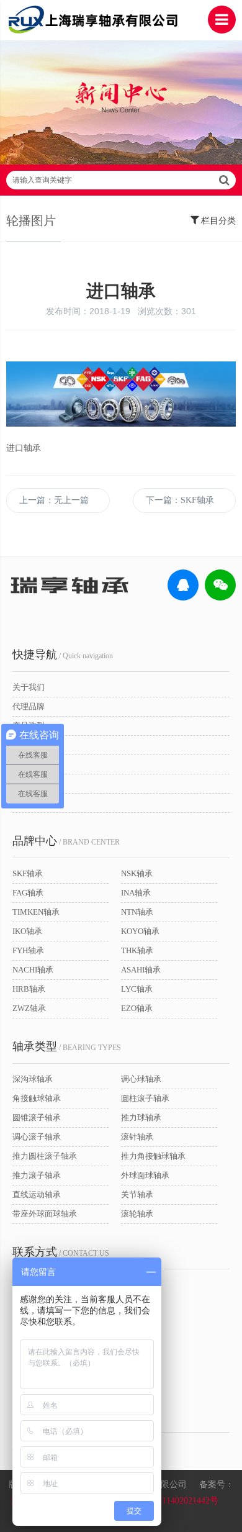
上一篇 (54, 500)
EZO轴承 (137, 1008)
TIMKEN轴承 (36, 912)
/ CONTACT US (60, 1252)
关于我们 (28, 687)
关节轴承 (137, 1194)
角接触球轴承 (36, 1098)
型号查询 (28, 745)
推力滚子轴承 (36, 1175)
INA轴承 (136, 892)
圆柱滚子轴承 (145, 1098)
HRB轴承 (28, 989)
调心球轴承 (141, 1079)
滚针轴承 (137, 1136)
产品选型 (28, 725)
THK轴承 (137, 950)
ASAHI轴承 (141, 969)
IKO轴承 (27, 931)
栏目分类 (217, 220)
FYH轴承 (28, 950)
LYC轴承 (137, 989)
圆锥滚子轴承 (36, 1117)
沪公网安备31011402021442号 (161, 1500)
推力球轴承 (141, 1117)
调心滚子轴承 (36, 1136)
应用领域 (28, 764)
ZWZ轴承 (29, 1008)
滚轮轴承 (137, 1213)
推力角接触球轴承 (153, 1156)
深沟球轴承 (32, 1079)
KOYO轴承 (140, 931)
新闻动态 (28, 783)
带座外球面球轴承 (44, 1213)
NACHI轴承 (32, 969)
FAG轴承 (27, 892)
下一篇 (180, 500)
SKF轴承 (27, 873)
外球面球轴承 (145, 1175)
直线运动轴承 (36, 1194)
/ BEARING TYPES (66, 1046)
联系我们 (28, 802)
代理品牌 (28, 706)
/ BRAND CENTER (66, 841)
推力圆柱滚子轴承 (44, 1156)
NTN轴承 (137, 912)
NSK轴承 (137, 873)
